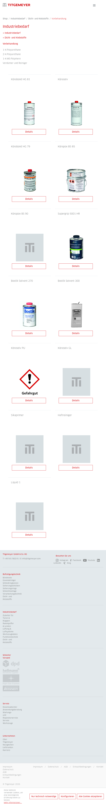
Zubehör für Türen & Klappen (8, 618)
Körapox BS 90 (19, 213)
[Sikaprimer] (29, 449)
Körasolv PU (18, 348)
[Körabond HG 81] (29, 113)
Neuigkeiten (8, 745)
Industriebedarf (9, 612)
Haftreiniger (65, 415)
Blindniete (7, 578)
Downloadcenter (10, 707)
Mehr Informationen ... (13, 803)
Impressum (38, 767)
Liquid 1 (15, 482)
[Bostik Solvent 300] (76, 315)
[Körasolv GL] (76, 382)
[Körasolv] (76, 113)
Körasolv (63, 79)
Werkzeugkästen (10, 634)
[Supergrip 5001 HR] (76, 247)
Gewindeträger (9, 580)
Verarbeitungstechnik (12, 594)
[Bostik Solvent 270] (29, 315)
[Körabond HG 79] (29, 180)
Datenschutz (53, 767)
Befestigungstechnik (11, 574)
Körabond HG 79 (20, 146)
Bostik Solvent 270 (22, 280)
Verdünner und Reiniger (15, 63)
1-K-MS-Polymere (12, 59)
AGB (66, 767)
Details (29, 131)
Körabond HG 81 (20, 79)
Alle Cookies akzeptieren (90, 796)
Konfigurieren (67, 796)
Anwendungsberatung (12, 710)
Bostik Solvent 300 (69, 280)
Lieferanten (8, 747)
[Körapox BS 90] (29, 247)
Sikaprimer (17, 415)
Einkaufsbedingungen (82, 767)
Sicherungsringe (10, 588)
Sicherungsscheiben (11, 586)
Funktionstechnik (10, 637)
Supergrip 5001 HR (69, 213)
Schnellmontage (10, 591)
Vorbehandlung (10, 44)
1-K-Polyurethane (12, 50)
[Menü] (94, 5)
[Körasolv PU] (29, 382)
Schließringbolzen (10, 583)
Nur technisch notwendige (43, 796)
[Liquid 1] (29, 516)
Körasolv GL (65, 348)
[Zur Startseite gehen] (16, 5)
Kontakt (99, 767)
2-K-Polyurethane (12, 54)
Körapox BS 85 (66, 146)
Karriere (6, 750)
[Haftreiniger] (76, 449)
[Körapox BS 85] (76, 180)
